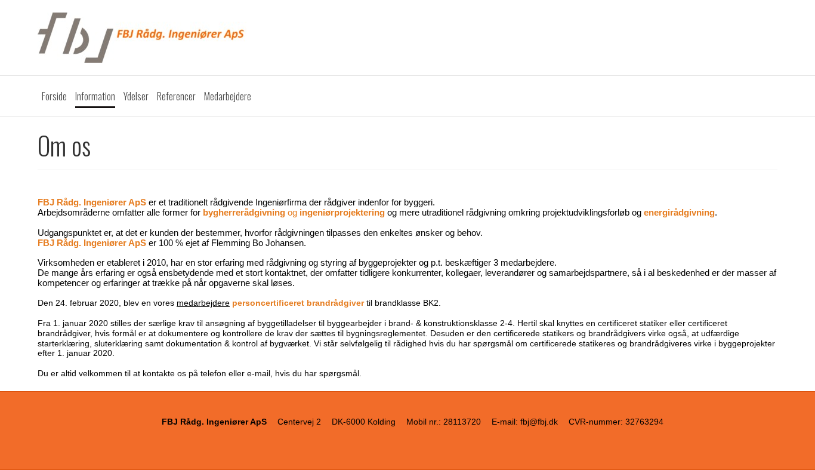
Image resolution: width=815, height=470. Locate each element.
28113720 (462, 421)
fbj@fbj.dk (539, 421)
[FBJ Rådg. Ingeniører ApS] (407, 38)
